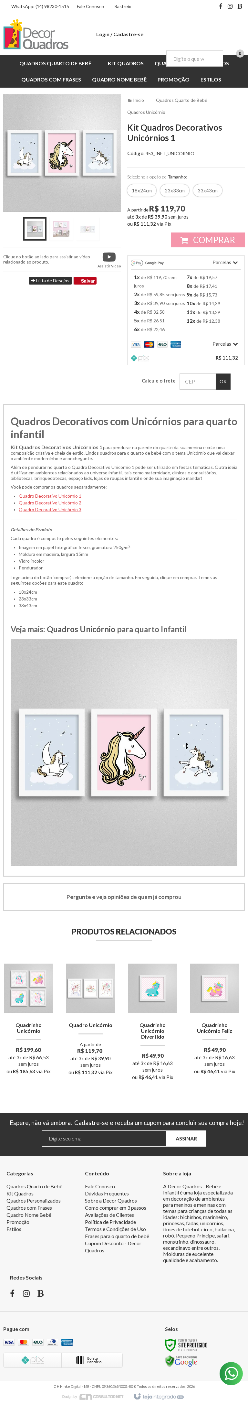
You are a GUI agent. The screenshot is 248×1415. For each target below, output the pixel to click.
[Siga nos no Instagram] (230, 7)
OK (223, 381)
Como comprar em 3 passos (115, 1207)
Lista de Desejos (52, 280)
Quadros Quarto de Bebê (181, 100)
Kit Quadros (20, 1193)
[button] (109, 259)
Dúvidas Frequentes (107, 1193)
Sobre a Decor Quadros (111, 1200)
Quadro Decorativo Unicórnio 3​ (50, 509)
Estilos (13, 1229)
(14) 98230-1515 (52, 6)
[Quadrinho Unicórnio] (29, 1019)
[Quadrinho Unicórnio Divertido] (153, 1021)
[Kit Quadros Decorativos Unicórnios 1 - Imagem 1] (34, 229)
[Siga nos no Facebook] (220, 7)
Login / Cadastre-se (119, 34)
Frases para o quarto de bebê (117, 1236)
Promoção (17, 1222)
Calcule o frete (159, 380)
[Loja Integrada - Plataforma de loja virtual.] (158, 1397)
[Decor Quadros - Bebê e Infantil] (35, 34)
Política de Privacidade (110, 1222)
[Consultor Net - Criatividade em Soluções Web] (96, 1396)
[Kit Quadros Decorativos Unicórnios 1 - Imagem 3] (87, 229)
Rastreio (122, 6)
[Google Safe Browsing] (181, 1360)
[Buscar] (213, 58)
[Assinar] (186, 1138)
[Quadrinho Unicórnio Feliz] (215, 1019)
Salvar (88, 280)
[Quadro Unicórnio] (91, 1019)
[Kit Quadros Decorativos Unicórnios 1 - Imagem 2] (61, 229)
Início (138, 100)
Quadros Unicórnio (146, 112)
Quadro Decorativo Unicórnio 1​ (50, 496)
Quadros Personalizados (33, 1200)
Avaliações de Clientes (109, 1215)
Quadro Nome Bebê (28, 1215)
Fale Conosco (90, 6)
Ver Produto (28, 1046)
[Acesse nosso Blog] (240, 7)
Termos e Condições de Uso (115, 1229)
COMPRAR (213, 240)
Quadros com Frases (29, 1207)
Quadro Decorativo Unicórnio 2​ (50, 502)
